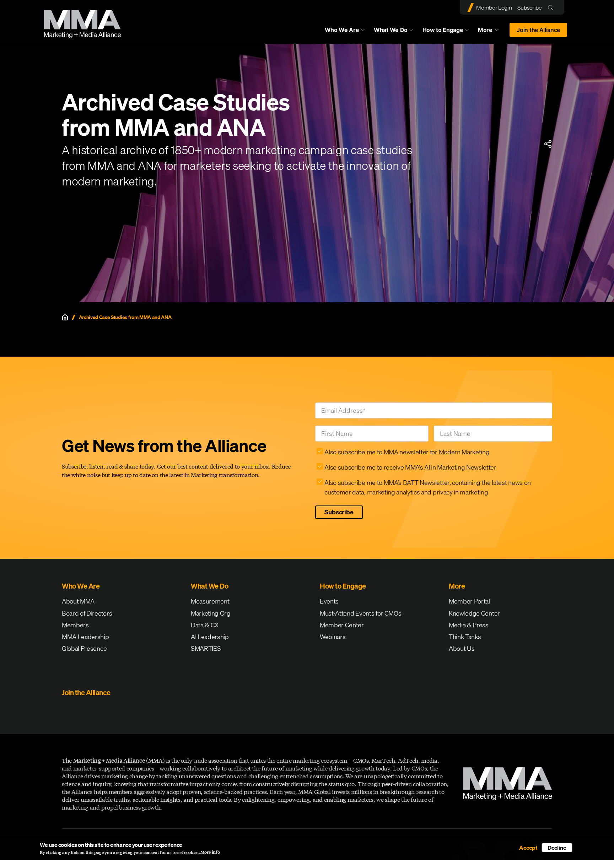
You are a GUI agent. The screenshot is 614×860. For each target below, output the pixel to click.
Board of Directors (87, 613)
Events (329, 601)
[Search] (552, 7)
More (492, 31)
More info (210, 852)
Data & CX (205, 625)
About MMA (78, 601)
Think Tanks (465, 637)
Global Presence (84, 648)
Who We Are (342, 29)
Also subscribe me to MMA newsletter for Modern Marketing (406, 452)
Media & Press (469, 625)
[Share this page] (548, 144)
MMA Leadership (85, 637)
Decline (557, 847)
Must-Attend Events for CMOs (360, 613)
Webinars (332, 637)
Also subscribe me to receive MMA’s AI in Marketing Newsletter (410, 467)
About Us (461, 648)
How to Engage (442, 29)
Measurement (210, 601)
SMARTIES (206, 648)
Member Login (494, 7)
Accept (528, 847)
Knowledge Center (474, 613)
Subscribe (529, 7)
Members (75, 625)
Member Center (342, 625)
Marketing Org (211, 613)
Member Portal (469, 601)
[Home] (65, 317)
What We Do (391, 29)
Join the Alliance (538, 29)
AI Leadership (210, 637)
